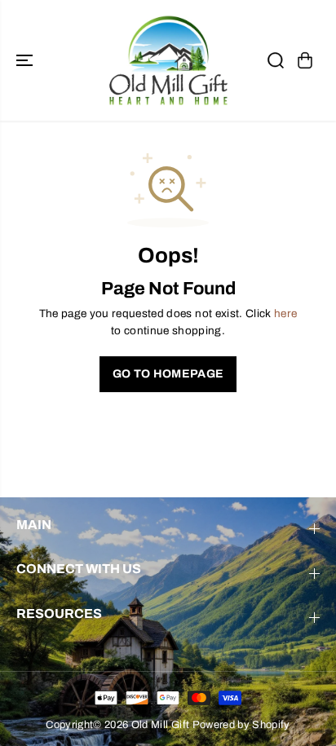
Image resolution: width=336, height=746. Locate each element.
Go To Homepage (168, 374)
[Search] (275, 60)
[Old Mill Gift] (168, 60)
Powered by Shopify (241, 725)
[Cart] (305, 60)
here (285, 313)
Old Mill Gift (160, 725)
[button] (26, 60)
